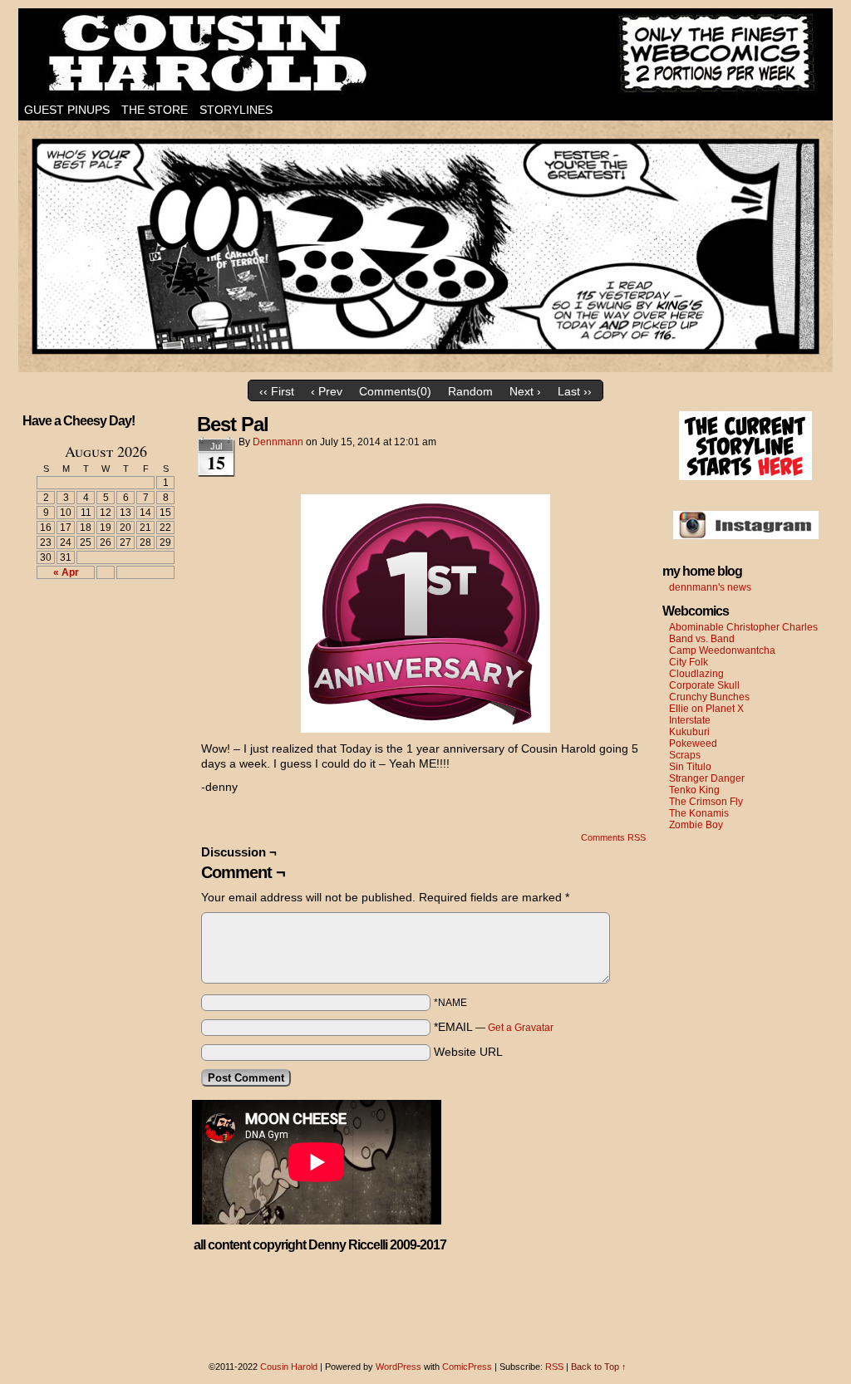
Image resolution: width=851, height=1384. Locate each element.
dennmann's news (710, 587)
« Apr (66, 572)
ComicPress (467, 1367)
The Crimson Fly (706, 801)
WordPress (398, 1367)
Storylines (236, 109)
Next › (525, 391)
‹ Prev (326, 391)
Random (470, 391)
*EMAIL (493, 1026)
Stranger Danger (707, 778)
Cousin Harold (425, 54)
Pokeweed (693, 743)
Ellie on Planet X (706, 708)
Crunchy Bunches (709, 697)
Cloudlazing (696, 674)
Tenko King (694, 790)
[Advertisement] (95, 653)
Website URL (468, 1051)
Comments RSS (613, 837)
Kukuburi (689, 732)
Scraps (685, 755)
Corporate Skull (704, 685)
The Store (154, 109)
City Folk (688, 662)
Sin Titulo (690, 767)
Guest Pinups (67, 109)
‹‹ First (276, 391)
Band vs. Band (702, 639)
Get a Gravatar (520, 1027)
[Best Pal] (425, 368)
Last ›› (575, 391)
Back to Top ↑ (599, 1367)
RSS (554, 1367)
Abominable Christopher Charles (743, 627)
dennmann (278, 442)
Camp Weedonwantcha (722, 650)
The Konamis (699, 813)
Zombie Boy (696, 825)
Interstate (690, 720)
